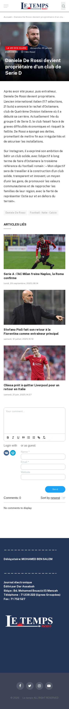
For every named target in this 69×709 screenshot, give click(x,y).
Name (25, 451)
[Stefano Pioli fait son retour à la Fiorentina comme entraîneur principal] (34, 307)
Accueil (8, 17)
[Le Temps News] (34, 6)
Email (25, 461)
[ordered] (28, 437)
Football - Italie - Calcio (43, 212)
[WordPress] (13, 452)
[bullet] (33, 437)
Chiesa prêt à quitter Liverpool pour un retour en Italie (31, 387)
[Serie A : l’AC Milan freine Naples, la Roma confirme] (34, 251)
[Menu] (6, 6)
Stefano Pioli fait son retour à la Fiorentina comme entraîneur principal (31, 331)
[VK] (6, 452)
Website (25, 472)
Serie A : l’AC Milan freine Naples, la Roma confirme (34, 276)
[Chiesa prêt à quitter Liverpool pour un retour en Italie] (34, 362)
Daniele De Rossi (15, 212)
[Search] (63, 6)
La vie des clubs (16, 48)
